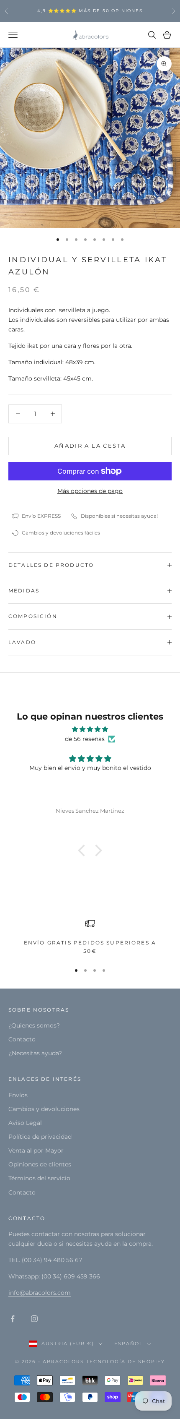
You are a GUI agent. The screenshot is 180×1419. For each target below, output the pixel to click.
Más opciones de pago (90, 491)
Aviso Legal (25, 1123)
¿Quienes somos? (34, 1025)
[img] (90, 729)
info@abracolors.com (39, 1292)
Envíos (18, 1095)
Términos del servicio (39, 1178)
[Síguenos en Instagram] (34, 1319)
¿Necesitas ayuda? (35, 1053)
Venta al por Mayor (36, 1150)
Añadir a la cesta (90, 445)
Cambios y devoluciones (44, 1109)
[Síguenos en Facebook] (12, 1319)
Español (128, 1343)
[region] (90, 937)
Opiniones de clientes (39, 1164)
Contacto (22, 1039)
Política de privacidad (40, 1136)
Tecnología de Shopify (125, 1361)
